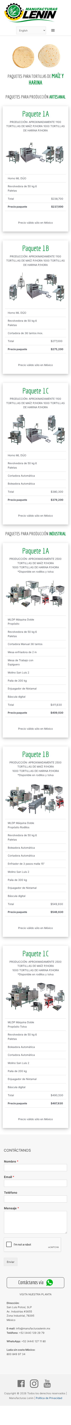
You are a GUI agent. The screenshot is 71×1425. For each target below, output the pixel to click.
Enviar (10, 1261)
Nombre (11, 1161)
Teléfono (10, 1192)
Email (9, 1177)
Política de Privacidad (49, 1398)
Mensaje (11, 1208)
